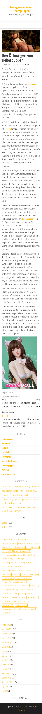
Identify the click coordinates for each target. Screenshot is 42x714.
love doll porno (33, 547)
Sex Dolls (7, 574)
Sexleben (10, 393)
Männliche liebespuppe (21, 551)
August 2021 (6, 646)
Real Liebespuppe (9, 562)
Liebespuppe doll (9, 539)
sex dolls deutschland (30, 574)
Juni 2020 (5, 691)
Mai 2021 (5, 655)
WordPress (23, 706)
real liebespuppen (25, 562)
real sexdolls (7, 566)
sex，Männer (23, 601)
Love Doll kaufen (18, 547)
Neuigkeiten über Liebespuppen (21, 9)
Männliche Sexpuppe (10, 461)
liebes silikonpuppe (25, 543)
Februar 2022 (6, 624)
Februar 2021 (6, 664)
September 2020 (7, 682)
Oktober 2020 (6, 677)
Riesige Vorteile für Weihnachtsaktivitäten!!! (16, 495)
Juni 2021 (5, 651)
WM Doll (6, 613)
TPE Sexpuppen (8, 465)
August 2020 (6, 686)
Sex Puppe (23, 586)
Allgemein (5, 522)
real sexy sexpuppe (15, 396)
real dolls (20, 559)
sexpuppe (34, 586)
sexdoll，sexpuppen (23, 578)
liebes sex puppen (9, 543)
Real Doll (8, 128)
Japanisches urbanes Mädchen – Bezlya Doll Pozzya (19, 490)
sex (21, 570)
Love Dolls (6, 452)
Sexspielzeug (32, 597)
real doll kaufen (8, 559)
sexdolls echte (8, 578)
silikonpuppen (21, 605)
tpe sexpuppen (30, 609)
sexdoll (28, 570)
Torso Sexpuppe (8, 474)
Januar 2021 (6, 669)
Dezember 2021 (7, 629)
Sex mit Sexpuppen (10, 586)
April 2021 (5, 660)
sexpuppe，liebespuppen (23, 593)
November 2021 (7, 633)
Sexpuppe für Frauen (10, 589)
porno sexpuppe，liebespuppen (14, 555)
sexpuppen (7, 593)
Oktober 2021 (6, 638)
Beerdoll (26, 64)
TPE (20, 609)
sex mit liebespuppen (21, 582)
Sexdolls (16, 574)
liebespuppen (22, 539)
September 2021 (7, 642)
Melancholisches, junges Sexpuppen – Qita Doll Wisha (20, 486)
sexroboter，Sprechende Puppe (14, 597)
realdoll (31, 555)
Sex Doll (5, 447)
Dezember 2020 (7, 673)
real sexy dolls (19, 566)
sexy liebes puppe (9, 601)
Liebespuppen (7, 439)
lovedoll (6, 547)
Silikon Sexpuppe (9, 609)
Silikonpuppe (8, 605)
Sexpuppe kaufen (26, 589)
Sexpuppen (6, 443)
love (36, 543)
